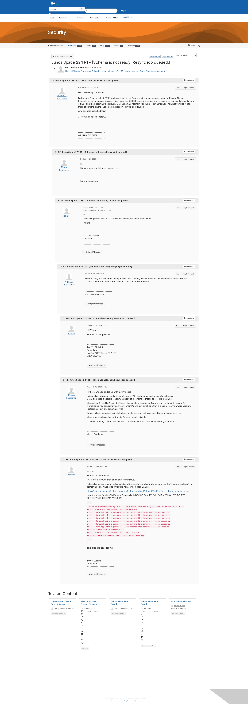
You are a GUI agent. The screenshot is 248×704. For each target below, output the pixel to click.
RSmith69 (147, 608)
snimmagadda (89, 608)
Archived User (179, 606)
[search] (82, 9)
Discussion (74, 45)
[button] (66, 18)
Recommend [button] (189, 80)
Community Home (55, 45)
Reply (178, 88)
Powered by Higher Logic (124, 701)
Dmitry (56, 608)
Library (90, 45)
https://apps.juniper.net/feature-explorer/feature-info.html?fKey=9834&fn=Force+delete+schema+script (138, 491)
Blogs (104, 45)
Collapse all (167, 56)
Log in (123, 11)
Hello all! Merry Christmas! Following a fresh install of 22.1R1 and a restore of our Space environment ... (116, 71)
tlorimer (66, 216)
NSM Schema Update (181, 601)
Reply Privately (189, 88)
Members (133, 45)
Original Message (93, 252)
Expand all (154, 56)
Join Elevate (128, 17)
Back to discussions (63, 56)
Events (118, 45)
